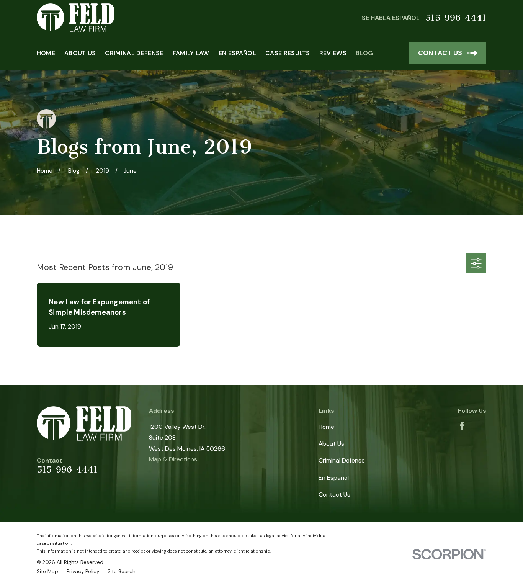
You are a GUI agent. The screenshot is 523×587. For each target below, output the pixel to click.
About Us (331, 444)
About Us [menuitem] (80, 53)
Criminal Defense (342, 460)
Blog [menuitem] (364, 53)
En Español (334, 478)
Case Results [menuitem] (287, 53)
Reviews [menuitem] (332, 53)
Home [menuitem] (46, 53)
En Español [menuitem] (237, 53)
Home (326, 427)
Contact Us (334, 495)
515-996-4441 (455, 18)
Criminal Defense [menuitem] (134, 53)
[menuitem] (47, 571)
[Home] (75, 17)
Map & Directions (173, 459)
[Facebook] (462, 426)
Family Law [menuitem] (191, 53)
